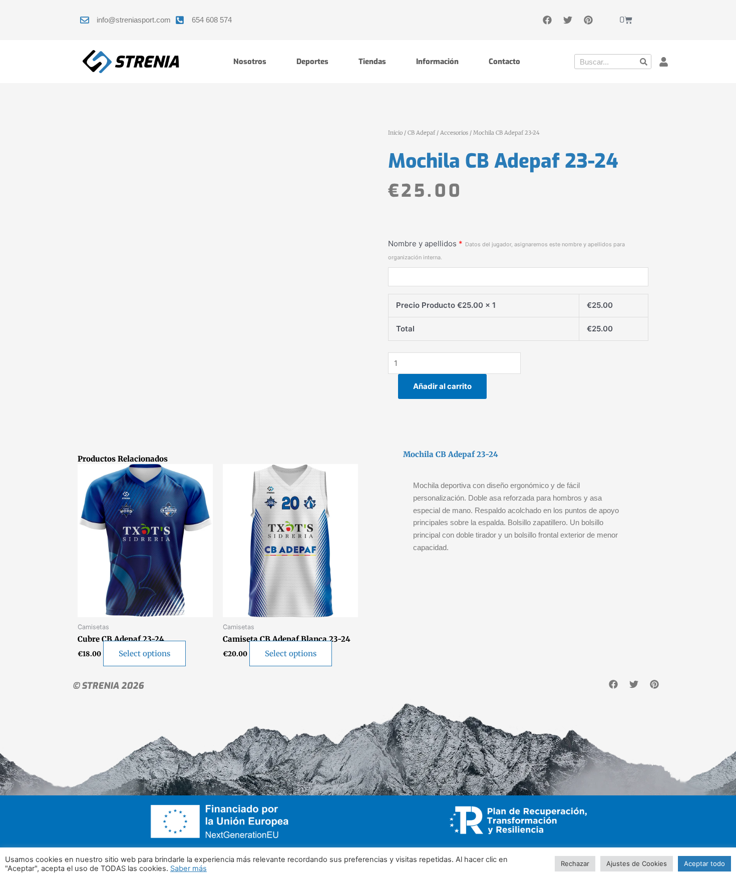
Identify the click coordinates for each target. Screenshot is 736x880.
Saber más (188, 868)
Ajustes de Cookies (636, 863)
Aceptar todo (704, 863)
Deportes (312, 62)
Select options (144, 653)
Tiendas (372, 62)
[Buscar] (643, 62)
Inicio (395, 132)
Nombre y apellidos (506, 250)
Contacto (504, 62)
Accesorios (454, 132)
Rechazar (575, 863)
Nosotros (249, 62)
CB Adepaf (421, 132)
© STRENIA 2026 (108, 686)
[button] (663, 62)
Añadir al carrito (442, 386)
